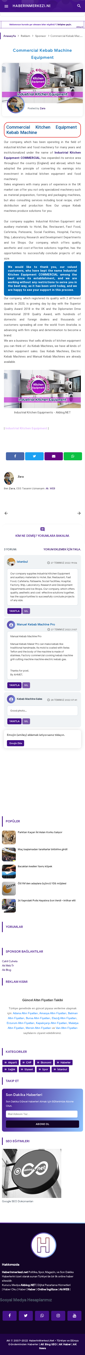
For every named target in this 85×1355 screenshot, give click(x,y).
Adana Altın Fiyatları (25, 1013)
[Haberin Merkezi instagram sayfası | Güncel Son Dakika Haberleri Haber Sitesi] (58, 1316)
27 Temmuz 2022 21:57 (64, 629)
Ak (47, 488)
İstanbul (62, 1069)
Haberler (65, 1062)
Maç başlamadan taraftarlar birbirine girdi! (42, 849)
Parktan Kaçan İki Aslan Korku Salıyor (40, 832)
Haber (22, 1289)
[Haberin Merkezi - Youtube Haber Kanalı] (74, 1316)
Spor (45, 1069)
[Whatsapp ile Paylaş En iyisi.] (73, 456)
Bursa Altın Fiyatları (38, 1018)
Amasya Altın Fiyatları (52, 1013)
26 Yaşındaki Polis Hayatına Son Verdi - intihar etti (47, 900)
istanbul (22, 561)
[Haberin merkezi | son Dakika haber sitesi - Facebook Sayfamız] (10, 1316)
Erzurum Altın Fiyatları (20, 1023)
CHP (28, 1062)
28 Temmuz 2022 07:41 (64, 699)
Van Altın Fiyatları (66, 1027)
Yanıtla (14, 611)
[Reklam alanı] (42, 25)
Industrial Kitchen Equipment (26, 428)
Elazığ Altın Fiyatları (64, 1018)
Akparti (12, 1062)
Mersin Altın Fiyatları (38, 1027)
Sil (26, 611)
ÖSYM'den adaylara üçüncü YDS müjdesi (42, 883)
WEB (52, 488)
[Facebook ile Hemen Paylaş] (15, 456)
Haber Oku (10, 1289)
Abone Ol (42, 1124)
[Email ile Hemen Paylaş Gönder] (53, 456)
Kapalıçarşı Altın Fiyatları (51, 1023)
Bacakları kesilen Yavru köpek (35, 866)
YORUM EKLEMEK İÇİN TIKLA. (62, 549)
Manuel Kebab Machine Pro (36, 624)
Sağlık (11, 1069)
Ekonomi (46, 1062)
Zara (21, 476)
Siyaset (29, 1069)
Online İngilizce (48, 1289)
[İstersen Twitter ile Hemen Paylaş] (34, 456)
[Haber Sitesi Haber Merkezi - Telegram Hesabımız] (42, 1316)
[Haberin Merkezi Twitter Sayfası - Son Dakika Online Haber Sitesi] (26, 1316)
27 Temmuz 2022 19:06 (64, 562)
